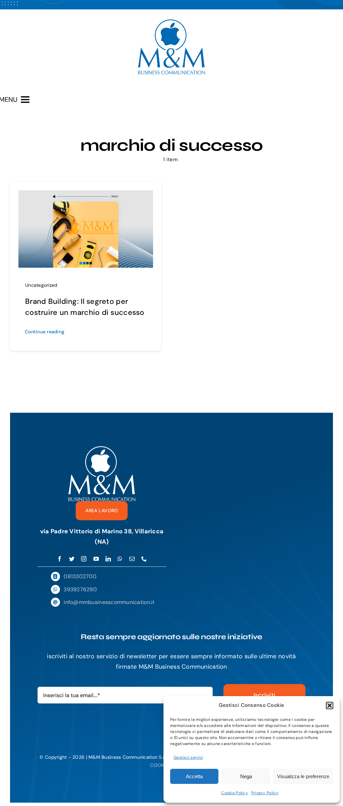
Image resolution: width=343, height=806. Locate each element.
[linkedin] (108, 558)
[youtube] (96, 558)
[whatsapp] (120, 558)
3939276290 (80, 589)
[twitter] (71, 558)
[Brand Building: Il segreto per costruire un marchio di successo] (85, 195)
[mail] (132, 558)
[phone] (144, 558)
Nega (246, 776)
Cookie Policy (234, 793)
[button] (329, 705)
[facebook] (59, 558)
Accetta (194, 776)
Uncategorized (41, 285)
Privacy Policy (265, 793)
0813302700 (80, 576)
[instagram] (83, 558)
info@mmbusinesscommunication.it (109, 602)
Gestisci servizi (188, 757)
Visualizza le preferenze (303, 776)
